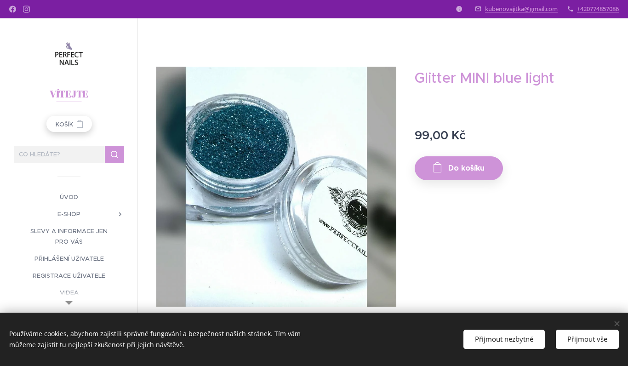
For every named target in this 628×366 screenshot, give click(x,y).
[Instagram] (26, 9)
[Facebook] (12, 9)
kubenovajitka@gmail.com (521, 9)
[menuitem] (69, 197)
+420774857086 (598, 9)
